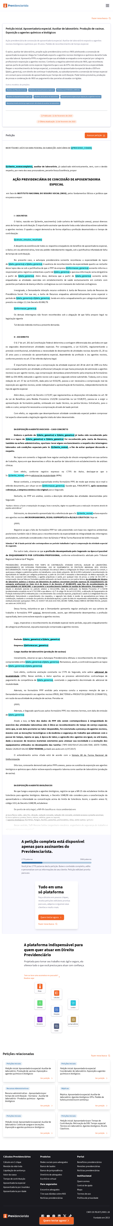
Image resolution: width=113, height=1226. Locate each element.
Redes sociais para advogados (54, 1162)
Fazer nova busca (99, 18)
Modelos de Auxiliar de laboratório (46, 97)
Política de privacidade (87, 1198)
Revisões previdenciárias (88, 1166)
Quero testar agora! (55, 1221)
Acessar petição (94, 135)
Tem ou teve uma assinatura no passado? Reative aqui (41, 977)
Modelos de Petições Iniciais (16, 90)
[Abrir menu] (107, 5)
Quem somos (83, 1181)
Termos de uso (84, 1194)
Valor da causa (10, 1174)
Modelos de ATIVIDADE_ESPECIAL (68, 90)
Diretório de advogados (51, 1174)
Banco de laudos (47, 1166)
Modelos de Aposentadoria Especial (19, 97)
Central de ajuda (84, 1185)
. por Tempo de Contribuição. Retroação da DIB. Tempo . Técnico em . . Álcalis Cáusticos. (83, 1124)
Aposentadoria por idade (14, 1191)
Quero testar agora (50, 917)
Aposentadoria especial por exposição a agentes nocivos (80, 97)
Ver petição (45, 1078)
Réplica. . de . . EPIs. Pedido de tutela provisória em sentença (82, 1097)
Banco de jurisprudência (51, 1170)
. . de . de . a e (28, 1071)
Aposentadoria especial (14, 1183)
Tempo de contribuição (14, 1179)
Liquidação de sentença (14, 1170)
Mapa (79, 1189)
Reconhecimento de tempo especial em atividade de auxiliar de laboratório (33, 103)
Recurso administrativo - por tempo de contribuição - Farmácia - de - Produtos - (26, 1097)
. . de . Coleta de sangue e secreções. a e (28, 1125)
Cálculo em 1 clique (12, 1162)
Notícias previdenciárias (51, 1198)
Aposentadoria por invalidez (16, 1187)
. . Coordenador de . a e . (82, 1071)
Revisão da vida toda (12, 1166)
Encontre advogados (50, 1189)
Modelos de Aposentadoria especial (41, 90)
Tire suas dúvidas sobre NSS (53, 1194)
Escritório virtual (48, 1179)
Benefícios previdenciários (89, 1162)
